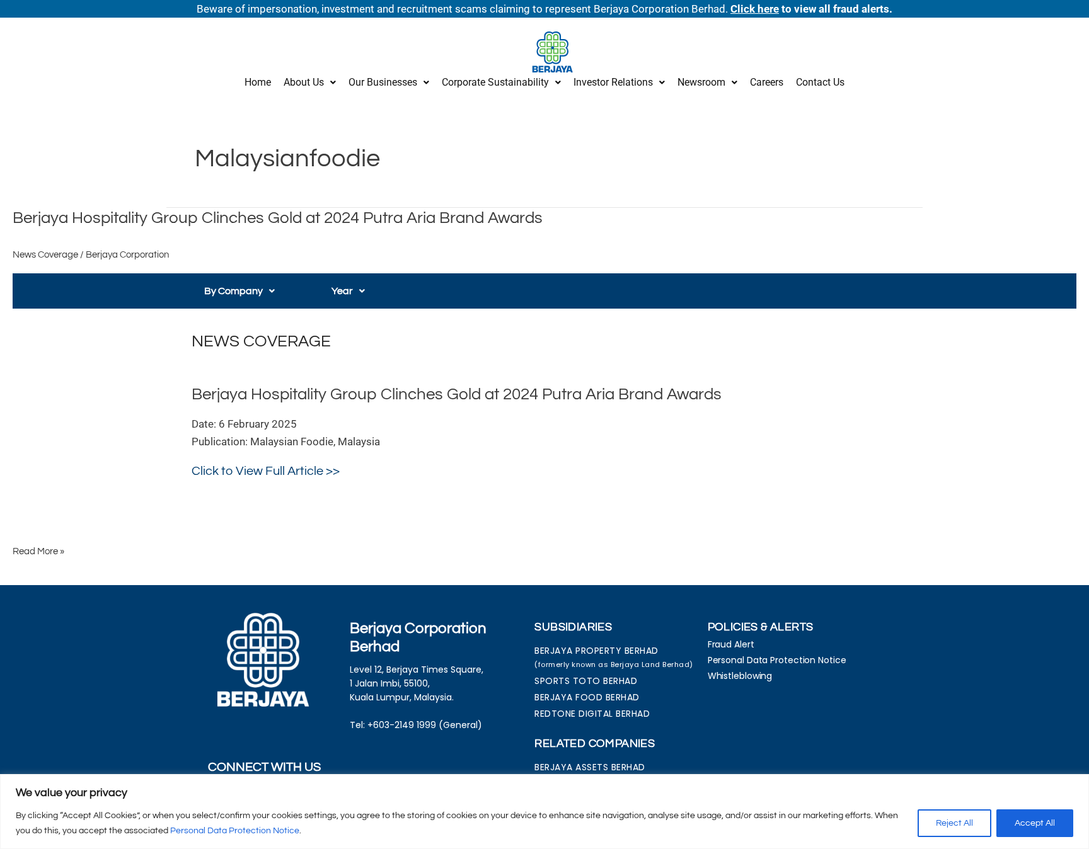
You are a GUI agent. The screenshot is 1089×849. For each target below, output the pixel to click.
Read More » (38, 550)
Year (342, 291)
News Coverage (45, 254)
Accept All (1035, 823)
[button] (309, 82)
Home (258, 82)
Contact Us (820, 82)
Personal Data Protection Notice (234, 830)
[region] (544, 811)
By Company (233, 291)
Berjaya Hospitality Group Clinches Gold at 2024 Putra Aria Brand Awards (278, 218)
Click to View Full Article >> (266, 471)
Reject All (954, 823)
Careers (766, 82)
